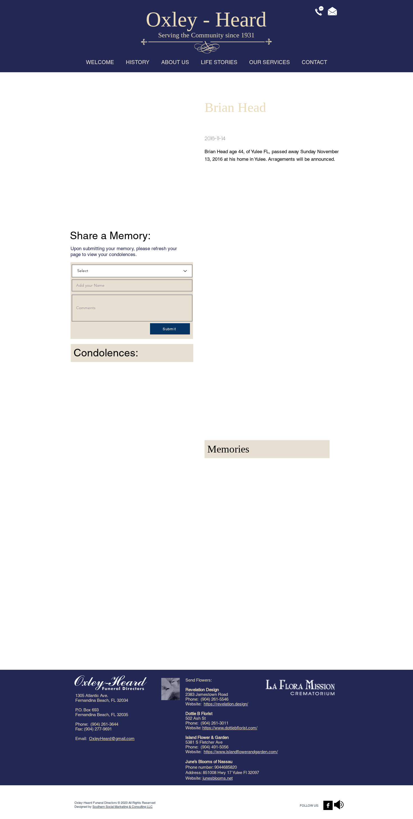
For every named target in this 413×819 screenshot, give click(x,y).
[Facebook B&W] (328, 805)
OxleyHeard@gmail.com (112, 738)
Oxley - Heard (206, 19)
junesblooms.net (218, 778)
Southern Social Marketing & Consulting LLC (122, 807)
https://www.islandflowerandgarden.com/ (241, 751)
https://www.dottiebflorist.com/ (229, 727)
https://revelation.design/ (226, 704)
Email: (82, 738)
